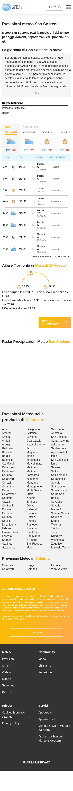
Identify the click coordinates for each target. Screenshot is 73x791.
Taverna (56, 524)
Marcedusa (33, 459)
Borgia (6, 455)
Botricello (7, 459)
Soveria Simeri (60, 513)
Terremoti (8, 685)
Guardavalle (34, 440)
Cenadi (6, 482)
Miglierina (33, 478)
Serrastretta (58, 478)
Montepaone (34, 486)
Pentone (32, 513)
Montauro (32, 482)
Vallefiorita (57, 539)
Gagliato (7, 543)
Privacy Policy (10, 723)
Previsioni (8, 659)
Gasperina (8, 547)
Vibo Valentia (59, 569)
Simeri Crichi (59, 490)
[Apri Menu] (68, 7)
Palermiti (32, 509)
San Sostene (59, 436)
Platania (32, 528)
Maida (30, 455)
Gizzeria (32, 436)
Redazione (45, 672)
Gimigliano (33, 429)
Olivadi (31, 505)
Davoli (6, 520)
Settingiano (58, 486)
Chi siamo (36, 632)
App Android (47, 719)
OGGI (7, 127)
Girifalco (32, 433)
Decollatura (9, 524)
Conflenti (7, 505)
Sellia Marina (59, 475)
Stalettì (55, 520)
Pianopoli (32, 524)
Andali (6, 440)
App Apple (45, 712)
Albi (4, 429)
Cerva (5, 490)
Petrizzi (31, 516)
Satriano (56, 467)
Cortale (6, 509)
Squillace (56, 516)
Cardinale (8, 471)
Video (42, 659)
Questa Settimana (12, 102)
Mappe (6, 679)
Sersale (55, 482)
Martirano (32, 467)
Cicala (6, 501)
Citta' (5, 665)
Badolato (7, 448)
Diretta (6, 692)
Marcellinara (34, 463)
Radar (5, 112)
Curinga (7, 516)
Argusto (6, 444)
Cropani (7, 513)
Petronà (31, 520)
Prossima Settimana (13, 107)
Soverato (56, 501)
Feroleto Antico (11, 532)
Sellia (54, 471)
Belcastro (7, 452)
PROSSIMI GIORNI (31, 127)
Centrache (8, 486)
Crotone (56, 565)
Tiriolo (55, 528)
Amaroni (7, 433)
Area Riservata (38, 762)
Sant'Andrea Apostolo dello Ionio (59, 452)
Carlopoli (7, 475)
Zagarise (56, 543)
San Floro (33, 532)
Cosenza (7, 565)
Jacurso (31, 448)
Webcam (7, 672)
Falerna (6, 528)
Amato (6, 436)
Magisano (33, 452)
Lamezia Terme (60, 547)
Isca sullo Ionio (36, 444)
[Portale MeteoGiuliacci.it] (12, 7)
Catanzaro (8, 478)
